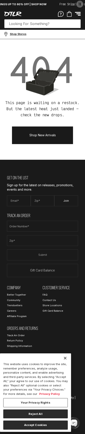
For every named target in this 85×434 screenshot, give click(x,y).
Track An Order (16, 335)
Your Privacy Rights (35, 402)
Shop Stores (18, 34)
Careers (11, 310)
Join (66, 200)
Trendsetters (14, 305)
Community (13, 300)
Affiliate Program (17, 316)
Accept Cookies (35, 425)
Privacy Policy (49, 394)
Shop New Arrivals (42, 135)
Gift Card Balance (42, 270)
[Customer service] (61, 13)
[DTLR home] (12, 14)
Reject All (35, 414)
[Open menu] (78, 14)
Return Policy (15, 340)
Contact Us (49, 300)
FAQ (45, 294)
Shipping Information (19, 346)
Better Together (16, 294)
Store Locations (52, 305)
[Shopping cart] (69, 14)
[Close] (65, 358)
